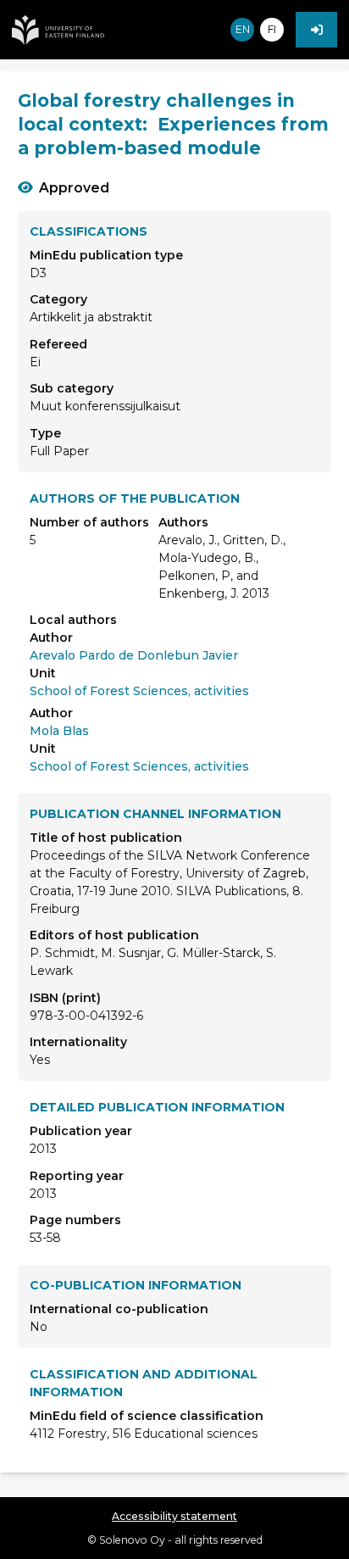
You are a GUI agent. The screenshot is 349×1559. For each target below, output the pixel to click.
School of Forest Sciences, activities (139, 691)
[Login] (316, 29)
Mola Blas (59, 730)
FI (272, 29)
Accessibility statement (174, 1516)
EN (242, 29)
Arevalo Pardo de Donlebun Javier (134, 655)
